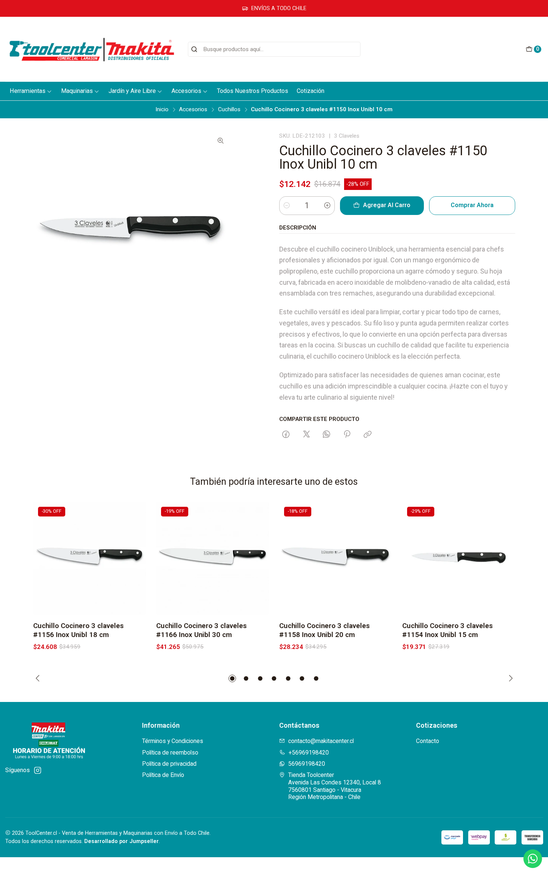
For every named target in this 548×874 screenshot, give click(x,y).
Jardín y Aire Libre (132, 90)
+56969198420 (309, 752)
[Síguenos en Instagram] (38, 770)
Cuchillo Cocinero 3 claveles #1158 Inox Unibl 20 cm (324, 630)
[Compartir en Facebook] (286, 434)
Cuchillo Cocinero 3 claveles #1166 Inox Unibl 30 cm (201, 630)
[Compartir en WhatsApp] (326, 434)
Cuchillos (229, 109)
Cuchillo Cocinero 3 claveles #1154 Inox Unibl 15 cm (447, 630)
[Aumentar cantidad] (327, 206)
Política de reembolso (170, 752)
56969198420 (306, 763)
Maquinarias (77, 90)
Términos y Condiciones (172, 741)
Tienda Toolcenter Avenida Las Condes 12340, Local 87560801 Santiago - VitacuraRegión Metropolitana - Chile (334, 785)
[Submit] (194, 49)
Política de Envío (163, 774)
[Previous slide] (38, 678)
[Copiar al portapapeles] (367, 434)
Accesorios (186, 90)
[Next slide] (509, 678)
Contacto (427, 741)
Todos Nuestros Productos (252, 90)
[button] (232, 678)
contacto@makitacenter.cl (321, 741)
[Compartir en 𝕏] (306, 434)
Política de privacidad (169, 763)
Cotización (310, 90)
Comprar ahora (472, 205)
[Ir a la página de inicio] (91, 49)
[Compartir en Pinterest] (347, 434)
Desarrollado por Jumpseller (121, 841)
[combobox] (274, 49)
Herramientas (27, 90)
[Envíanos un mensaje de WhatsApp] (532, 858)
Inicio (162, 109)
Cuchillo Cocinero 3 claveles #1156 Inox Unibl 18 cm (78, 630)
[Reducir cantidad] (287, 206)
